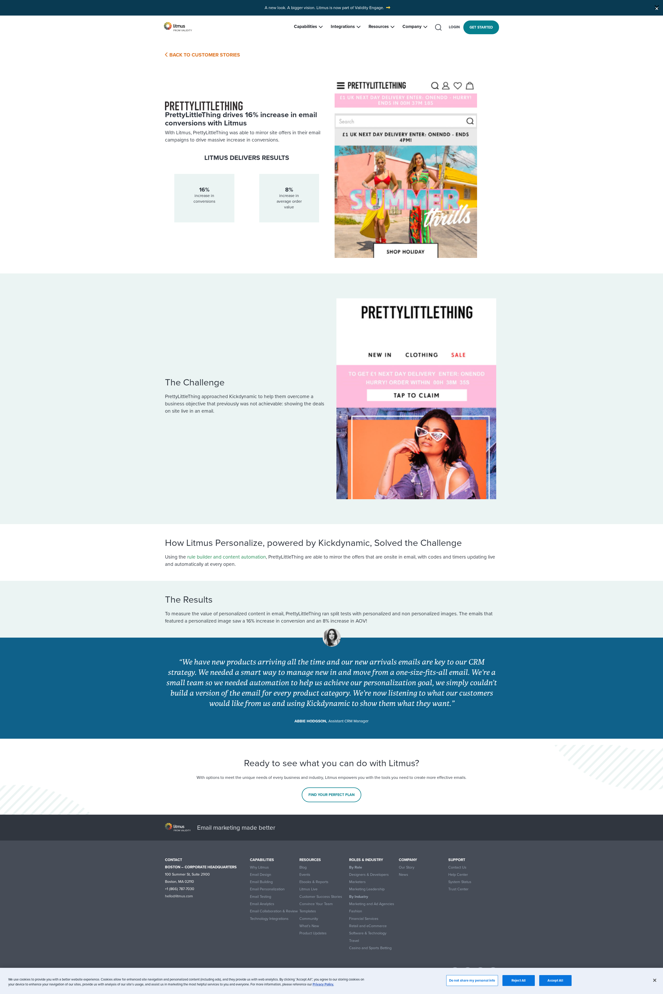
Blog (303, 867)
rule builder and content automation (226, 557)
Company (412, 26)
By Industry (358, 896)
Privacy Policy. (323, 984)
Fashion (355, 911)
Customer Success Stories (320, 896)
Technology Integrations (269, 918)
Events (304, 874)
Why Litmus (259, 867)
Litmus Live (308, 889)
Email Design (260, 874)
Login (454, 27)
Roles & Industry (366, 859)
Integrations (343, 26)
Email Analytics (262, 903)
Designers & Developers (369, 874)
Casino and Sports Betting (370, 948)
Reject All (518, 980)
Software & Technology (367, 933)
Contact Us (457, 867)
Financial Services (363, 918)
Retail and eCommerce (368, 925)
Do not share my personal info (472, 980)
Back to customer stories (204, 55)
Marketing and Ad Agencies (371, 903)
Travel (354, 940)
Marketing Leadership (367, 889)
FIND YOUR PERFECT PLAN (331, 795)
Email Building (261, 881)
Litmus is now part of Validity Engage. (350, 8)
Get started (481, 27)
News (403, 874)
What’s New (309, 925)
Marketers (357, 881)
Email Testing (260, 896)
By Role (355, 867)
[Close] (657, 7)
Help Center (458, 874)
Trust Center (458, 889)
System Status (459, 881)
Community (308, 918)
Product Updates (313, 933)
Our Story (406, 867)
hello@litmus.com (179, 896)
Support (456, 859)
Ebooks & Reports (313, 881)
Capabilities (305, 26)
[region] (331, 981)
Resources (379, 26)
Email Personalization (267, 889)
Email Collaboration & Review (274, 911)
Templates (307, 911)
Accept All (555, 980)
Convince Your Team (316, 903)
